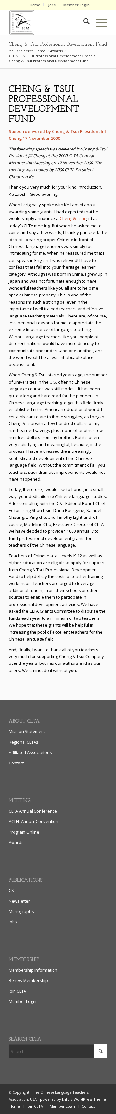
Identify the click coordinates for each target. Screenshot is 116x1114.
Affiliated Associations (30, 752)
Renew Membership (28, 980)
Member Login (76, 4)
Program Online (24, 832)
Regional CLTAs (23, 742)
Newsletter (19, 901)
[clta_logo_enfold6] (48, 22)
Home (35, 4)
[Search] (83, 22)
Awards (16, 842)
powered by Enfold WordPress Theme (73, 1099)
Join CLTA (17, 991)
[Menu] (98, 22)
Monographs (21, 911)
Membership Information (33, 970)
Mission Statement (27, 731)
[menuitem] (35, 4)
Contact (16, 763)
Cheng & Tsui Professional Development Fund (58, 44)
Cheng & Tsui (72, 218)
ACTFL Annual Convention (33, 821)
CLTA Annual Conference (33, 811)
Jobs (52, 4)
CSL (12, 890)
